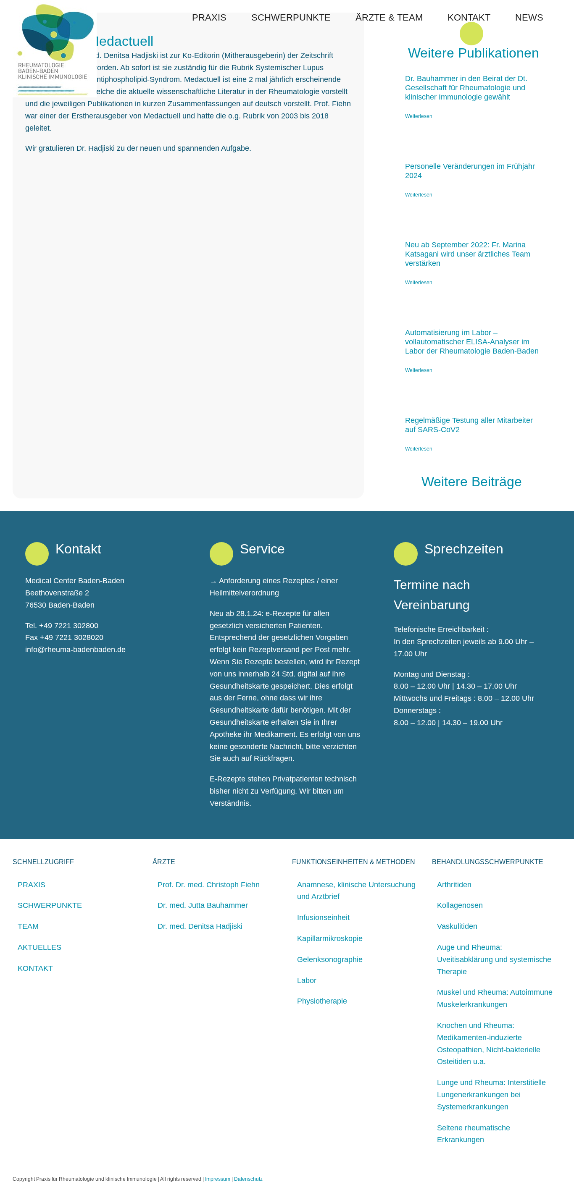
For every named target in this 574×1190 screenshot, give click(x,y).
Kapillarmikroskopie (330, 938)
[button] (557, 17)
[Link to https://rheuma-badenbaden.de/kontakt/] (37, 554)
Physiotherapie (322, 1001)
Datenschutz (248, 1179)
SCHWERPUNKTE (50, 905)
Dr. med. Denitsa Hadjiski (200, 926)
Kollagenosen (460, 905)
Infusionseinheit (323, 917)
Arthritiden (454, 885)
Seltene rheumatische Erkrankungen (473, 1134)
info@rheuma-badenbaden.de (75, 649)
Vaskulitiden (457, 926)
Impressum (217, 1179)
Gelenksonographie (330, 959)
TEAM (28, 926)
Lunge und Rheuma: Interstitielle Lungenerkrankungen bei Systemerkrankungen (491, 1094)
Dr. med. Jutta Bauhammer (203, 905)
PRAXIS (31, 885)
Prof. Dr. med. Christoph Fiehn (209, 885)
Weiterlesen (418, 116)
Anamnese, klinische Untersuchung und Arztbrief (356, 891)
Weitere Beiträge (473, 481)
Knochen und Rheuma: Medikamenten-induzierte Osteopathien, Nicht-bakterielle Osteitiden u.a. (488, 1043)
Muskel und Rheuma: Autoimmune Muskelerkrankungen (495, 998)
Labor (306, 980)
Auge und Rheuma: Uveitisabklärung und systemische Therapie (494, 959)
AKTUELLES (39, 947)
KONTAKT (35, 968)
